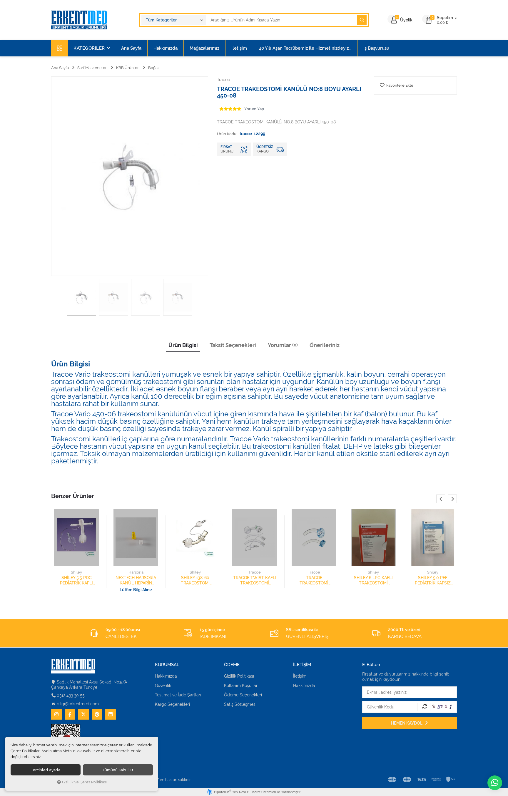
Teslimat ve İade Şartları (178, 695)
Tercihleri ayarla (45, 769)
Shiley (76, 572)
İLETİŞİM (302, 664)
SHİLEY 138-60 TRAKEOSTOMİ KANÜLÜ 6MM (195, 580)
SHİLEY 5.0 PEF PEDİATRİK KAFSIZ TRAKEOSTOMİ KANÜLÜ (433, 580)
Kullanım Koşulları (241, 685)
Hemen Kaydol (407, 723)
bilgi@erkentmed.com (78, 703)
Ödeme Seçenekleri (243, 695)
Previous (440, 499)
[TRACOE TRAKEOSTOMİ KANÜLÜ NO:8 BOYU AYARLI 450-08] (129, 176)
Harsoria (135, 572)
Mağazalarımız (204, 48)
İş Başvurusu (376, 48)
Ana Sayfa (131, 48)
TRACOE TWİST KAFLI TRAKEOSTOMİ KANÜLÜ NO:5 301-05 (254, 580)
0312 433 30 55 (71, 695)
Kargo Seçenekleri (172, 704)
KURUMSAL (167, 664)
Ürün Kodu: (227, 133)
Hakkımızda (165, 48)
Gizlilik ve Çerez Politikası (84, 782)
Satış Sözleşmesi (240, 704)
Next (452, 499)
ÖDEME (232, 664)
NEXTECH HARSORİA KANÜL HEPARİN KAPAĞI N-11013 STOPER (136, 580)
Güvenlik (163, 685)
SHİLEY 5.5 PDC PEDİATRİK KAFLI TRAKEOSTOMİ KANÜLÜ (76, 580)
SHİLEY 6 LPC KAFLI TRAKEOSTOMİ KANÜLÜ (373, 580)
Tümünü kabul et (118, 769)
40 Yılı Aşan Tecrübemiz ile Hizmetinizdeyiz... (305, 48)
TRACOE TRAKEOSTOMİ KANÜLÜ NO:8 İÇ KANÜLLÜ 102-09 (314, 580)
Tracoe (254, 572)
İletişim (239, 48)
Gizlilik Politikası (239, 676)
